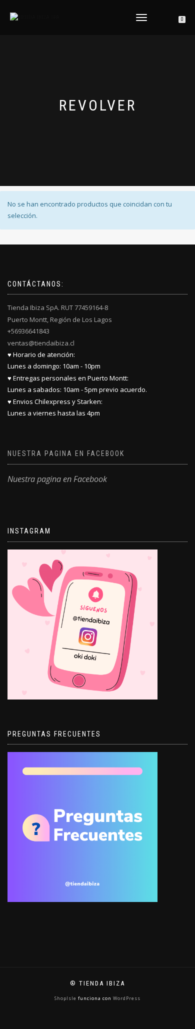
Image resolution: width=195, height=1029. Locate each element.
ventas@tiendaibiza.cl (41, 343)
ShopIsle (66, 998)
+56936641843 (29, 331)
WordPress (126, 998)
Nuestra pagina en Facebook (66, 454)
